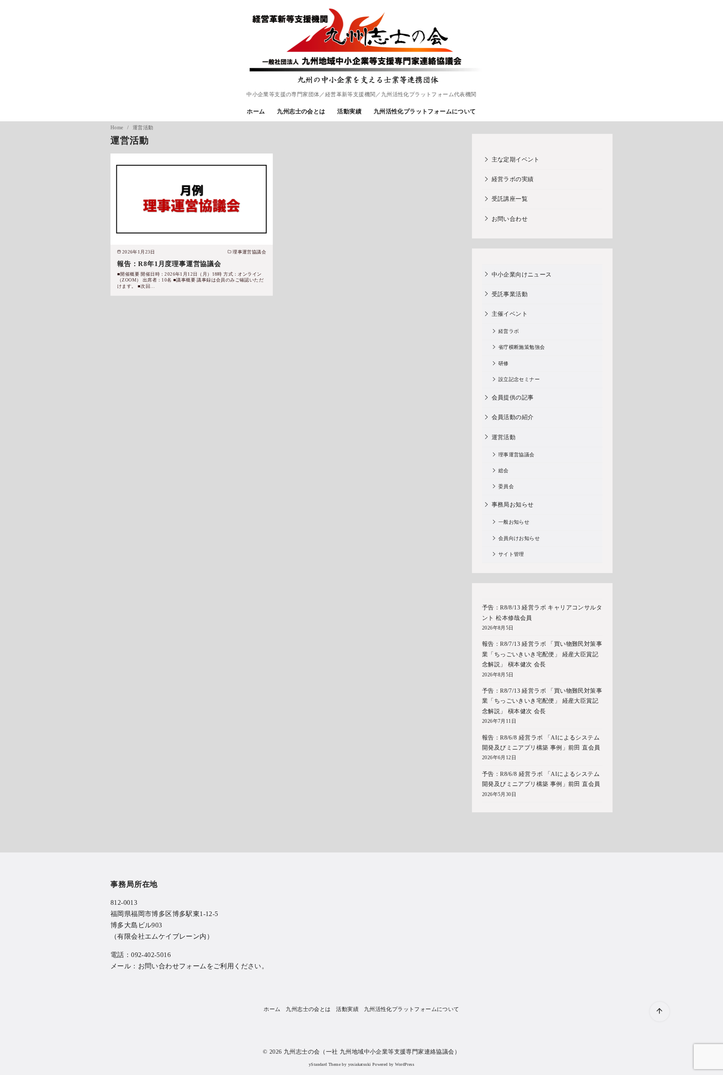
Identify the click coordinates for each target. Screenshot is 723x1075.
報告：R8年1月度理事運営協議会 (169, 263)
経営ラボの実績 (513, 179)
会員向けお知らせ (519, 538)
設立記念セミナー (519, 379)
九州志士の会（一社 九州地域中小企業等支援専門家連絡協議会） (372, 1051)
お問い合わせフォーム (172, 966)
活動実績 (349, 111)
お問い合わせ (510, 218)
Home (117, 128)
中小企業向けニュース (522, 274)
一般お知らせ (513, 522)
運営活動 (143, 128)
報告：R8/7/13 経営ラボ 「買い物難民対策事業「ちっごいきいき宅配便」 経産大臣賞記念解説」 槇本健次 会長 (542, 654)
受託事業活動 (510, 294)
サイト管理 (511, 554)
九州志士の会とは (301, 111)
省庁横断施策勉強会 (521, 347)
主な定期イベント (516, 159)
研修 (503, 363)
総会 (503, 471)
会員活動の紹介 (513, 417)
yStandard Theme (325, 1064)
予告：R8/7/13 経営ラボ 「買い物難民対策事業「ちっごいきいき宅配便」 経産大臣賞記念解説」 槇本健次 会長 (542, 700)
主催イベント (510, 313)
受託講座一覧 (510, 198)
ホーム (256, 111)
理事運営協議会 (516, 455)
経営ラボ (508, 331)
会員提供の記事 (513, 397)
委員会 (506, 486)
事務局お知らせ (513, 504)
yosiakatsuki (359, 1064)
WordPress (404, 1064)
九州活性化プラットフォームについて (425, 111)
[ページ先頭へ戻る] (659, 1011)
